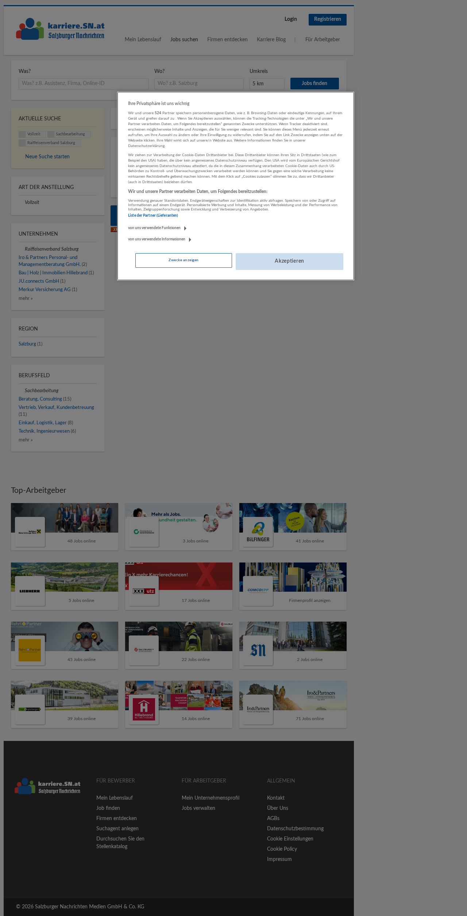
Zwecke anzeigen (183, 260)
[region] (235, 186)
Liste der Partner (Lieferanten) (153, 215)
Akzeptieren (289, 261)
